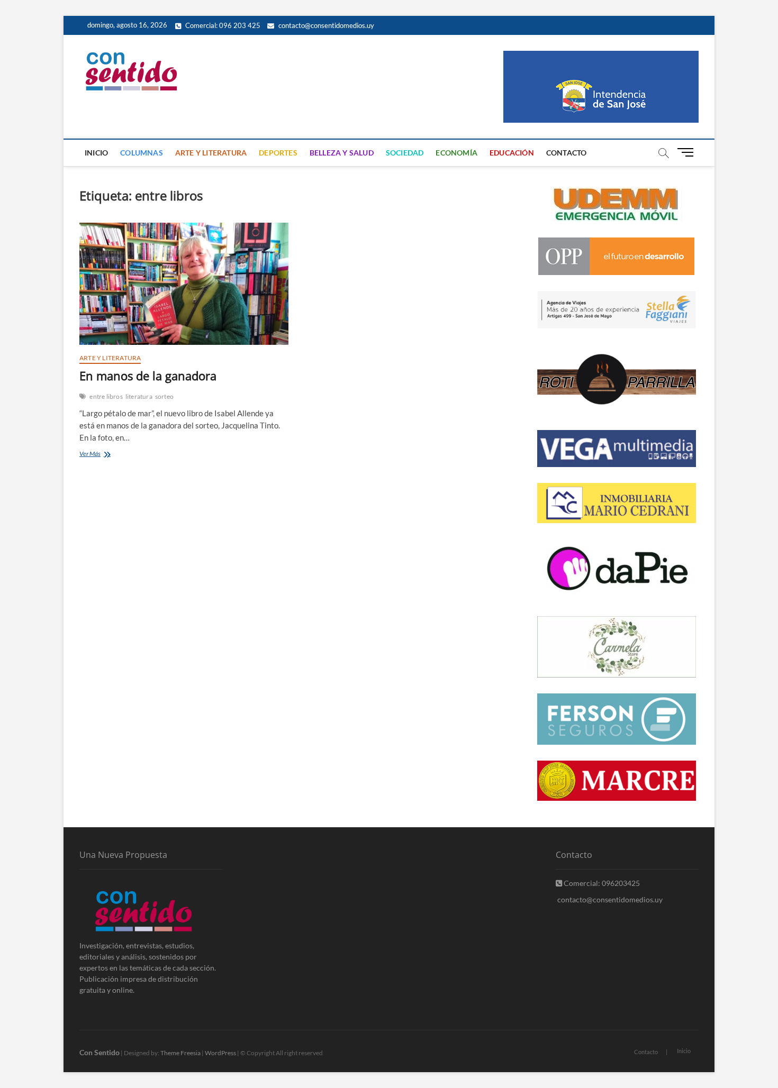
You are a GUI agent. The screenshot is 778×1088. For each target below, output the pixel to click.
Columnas (141, 152)
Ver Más (101, 454)
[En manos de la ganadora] (183, 284)
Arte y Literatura (211, 152)
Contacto (566, 152)
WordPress (220, 1053)
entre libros (105, 396)
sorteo (164, 396)
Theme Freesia (180, 1053)
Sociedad (405, 152)
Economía (456, 152)
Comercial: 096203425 (601, 883)
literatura (138, 396)
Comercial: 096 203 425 (222, 25)
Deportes (278, 152)
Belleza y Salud (342, 152)
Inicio (96, 152)
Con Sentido (99, 1052)
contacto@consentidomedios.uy (325, 25)
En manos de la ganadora (147, 375)
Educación (512, 152)
